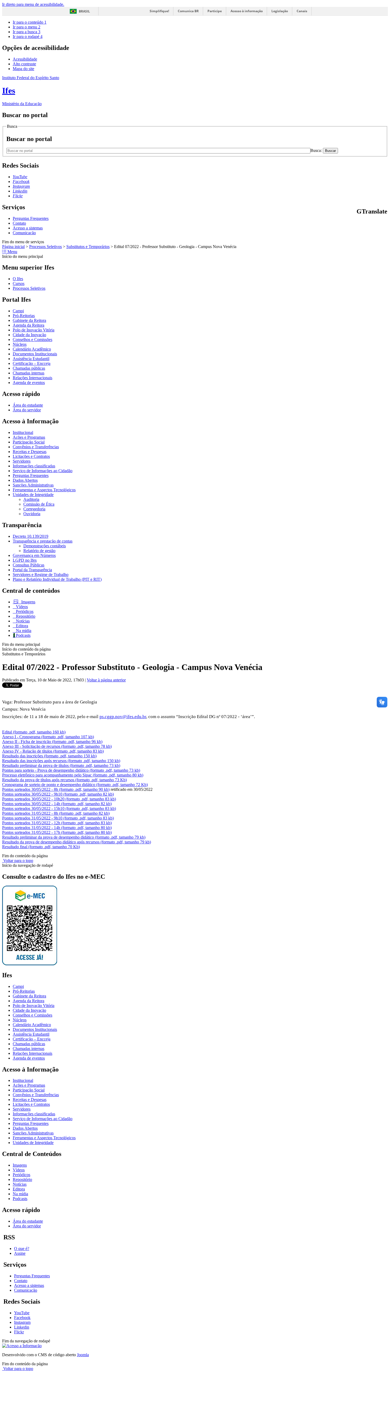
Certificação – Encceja (31, 363)
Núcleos (20, 344)
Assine (19, 1253)
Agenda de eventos (29, 382)
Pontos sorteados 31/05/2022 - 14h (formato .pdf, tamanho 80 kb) (57, 827)
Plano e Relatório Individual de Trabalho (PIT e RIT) (57, 579)
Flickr (19, 1332)
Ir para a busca (26, 31)
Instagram (22, 1322)
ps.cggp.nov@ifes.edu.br (122, 716)
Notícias (22, 621)
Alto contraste (24, 64)
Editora (21, 626)
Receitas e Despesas (29, 451)
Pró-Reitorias (24, 315)
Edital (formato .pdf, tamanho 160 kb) (34, 732)
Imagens (27, 602)
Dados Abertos (25, 480)
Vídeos (21, 606)
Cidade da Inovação (29, 334)
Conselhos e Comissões (32, 339)
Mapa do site (23, 68)
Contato (19, 223)
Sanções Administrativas (33, 485)
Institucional (23, 432)
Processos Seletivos (45, 246)
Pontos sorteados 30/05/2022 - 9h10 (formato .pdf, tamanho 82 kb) (58, 794)
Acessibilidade (25, 59)
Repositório (25, 616)
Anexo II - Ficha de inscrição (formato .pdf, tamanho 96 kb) (52, 741)
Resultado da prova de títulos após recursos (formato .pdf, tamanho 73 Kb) (64, 780)
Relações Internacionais (32, 377)
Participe (214, 11)
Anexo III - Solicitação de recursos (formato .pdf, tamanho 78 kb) (57, 746)
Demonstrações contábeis (44, 546)
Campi (18, 311)
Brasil (84, 11)
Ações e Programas (29, 437)
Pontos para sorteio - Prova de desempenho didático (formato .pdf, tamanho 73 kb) (71, 770)
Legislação (279, 11)
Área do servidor (27, 410)
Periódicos (24, 611)
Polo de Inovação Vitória (33, 330)
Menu (11, 251)
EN (366, 222)
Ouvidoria (31, 513)
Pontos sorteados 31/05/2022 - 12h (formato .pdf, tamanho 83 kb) (57, 823)
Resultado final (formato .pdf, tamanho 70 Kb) (41, 846)
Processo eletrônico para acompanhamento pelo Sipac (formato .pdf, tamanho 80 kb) (72, 775)
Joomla (83, 1354)
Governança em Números (34, 555)
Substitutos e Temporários (88, 246)
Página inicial (13, 246)
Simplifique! (159, 11)
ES (385, 222)
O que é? (21, 1248)
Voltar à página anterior (106, 680)
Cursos (18, 283)
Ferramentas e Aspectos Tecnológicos (44, 490)
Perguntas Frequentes (31, 218)
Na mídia (23, 630)
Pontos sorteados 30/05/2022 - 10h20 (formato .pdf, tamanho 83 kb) (59, 799)
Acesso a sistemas (28, 228)
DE (379, 222)
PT (359, 222)
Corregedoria (34, 509)
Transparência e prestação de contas (42, 541)
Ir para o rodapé (27, 36)
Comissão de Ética (38, 504)
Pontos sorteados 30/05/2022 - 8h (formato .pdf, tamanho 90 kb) (56, 789)
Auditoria (31, 499)
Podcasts (23, 635)
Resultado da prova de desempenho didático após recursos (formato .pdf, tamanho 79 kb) (76, 842)
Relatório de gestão (39, 550)
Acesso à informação (247, 11)
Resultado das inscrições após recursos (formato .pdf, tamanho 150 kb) (61, 760)
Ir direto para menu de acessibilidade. (33, 4)
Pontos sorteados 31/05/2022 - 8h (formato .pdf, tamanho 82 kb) (56, 813)
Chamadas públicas (29, 368)
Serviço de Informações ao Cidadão (42, 470)
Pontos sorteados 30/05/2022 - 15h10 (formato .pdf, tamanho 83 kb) (59, 808)
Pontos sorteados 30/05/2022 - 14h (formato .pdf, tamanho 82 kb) (57, 803)
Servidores (22, 461)
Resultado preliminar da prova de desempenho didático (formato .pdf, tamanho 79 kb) (73, 837)
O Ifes (18, 278)
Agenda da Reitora (28, 325)
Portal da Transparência (32, 569)
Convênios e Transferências (36, 447)
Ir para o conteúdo (29, 22)
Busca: (316, 150)
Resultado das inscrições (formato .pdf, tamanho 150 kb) (49, 756)
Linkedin (21, 1327)
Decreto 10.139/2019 (30, 536)
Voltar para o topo (17, 860)
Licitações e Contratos (31, 456)
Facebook (22, 1317)
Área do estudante (28, 405)
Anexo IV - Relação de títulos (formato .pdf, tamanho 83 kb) (53, 751)
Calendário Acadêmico (32, 349)
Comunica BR (188, 11)
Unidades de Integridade (33, 494)
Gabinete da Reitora (29, 320)
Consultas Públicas (28, 565)
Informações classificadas (34, 466)
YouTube (21, 1313)
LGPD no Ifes (25, 560)
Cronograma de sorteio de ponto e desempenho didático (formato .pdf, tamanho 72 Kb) (75, 784)
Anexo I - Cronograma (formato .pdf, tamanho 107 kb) (48, 737)
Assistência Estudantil (31, 358)
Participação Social (29, 442)
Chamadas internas (28, 373)
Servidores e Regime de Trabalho (40, 574)
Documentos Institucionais (35, 354)
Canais (302, 11)
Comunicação (24, 233)
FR (372, 222)
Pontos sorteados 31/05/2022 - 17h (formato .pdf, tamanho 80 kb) (57, 832)
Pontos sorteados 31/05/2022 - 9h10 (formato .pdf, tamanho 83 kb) (58, 818)
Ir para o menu (26, 27)
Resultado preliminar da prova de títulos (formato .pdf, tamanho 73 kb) (61, 765)
